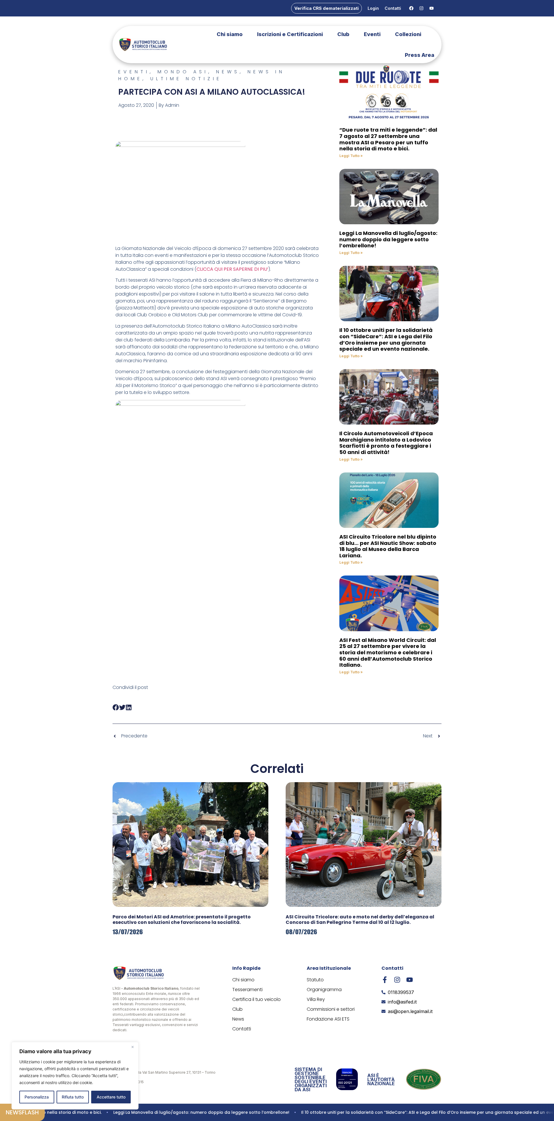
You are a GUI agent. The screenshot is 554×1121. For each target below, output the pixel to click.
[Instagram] (421, 8)
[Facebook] (411, 8)
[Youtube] (431, 8)
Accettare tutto (111, 1096)
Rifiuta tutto (73, 1096)
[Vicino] (132, 1046)
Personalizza (37, 1096)
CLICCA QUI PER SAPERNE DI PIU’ (232, 269)
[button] (116, 707)
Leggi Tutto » (351, 156)
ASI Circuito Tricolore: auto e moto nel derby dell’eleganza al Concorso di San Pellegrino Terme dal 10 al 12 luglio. (360, 919)
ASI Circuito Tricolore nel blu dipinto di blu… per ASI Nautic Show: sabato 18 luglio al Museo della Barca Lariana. (387, 546)
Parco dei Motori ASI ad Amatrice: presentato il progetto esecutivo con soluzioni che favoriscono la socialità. (182, 919)
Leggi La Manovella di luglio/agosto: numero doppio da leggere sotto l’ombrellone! (388, 239)
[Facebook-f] (384, 979)
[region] (75, 1075)
